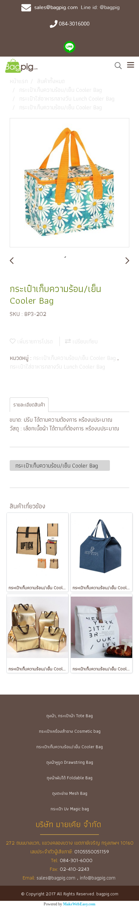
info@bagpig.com (98, 878)
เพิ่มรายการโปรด (34, 341)
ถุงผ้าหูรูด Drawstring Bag (69, 762)
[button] (116, 65)
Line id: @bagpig (100, 7)
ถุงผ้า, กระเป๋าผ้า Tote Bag (69, 715)
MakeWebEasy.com (79, 904)
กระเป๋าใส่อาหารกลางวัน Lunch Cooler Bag (57, 366)
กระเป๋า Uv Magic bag (69, 808)
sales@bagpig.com (56, 7)
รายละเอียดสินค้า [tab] (29, 405)
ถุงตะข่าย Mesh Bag (69, 793)
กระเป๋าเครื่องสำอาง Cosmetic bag (70, 731)
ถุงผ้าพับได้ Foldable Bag (69, 777)
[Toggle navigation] (130, 66)
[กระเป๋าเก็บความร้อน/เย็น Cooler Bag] (69, 183)
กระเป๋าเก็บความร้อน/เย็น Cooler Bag (75, 357)
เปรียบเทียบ (84, 341)
